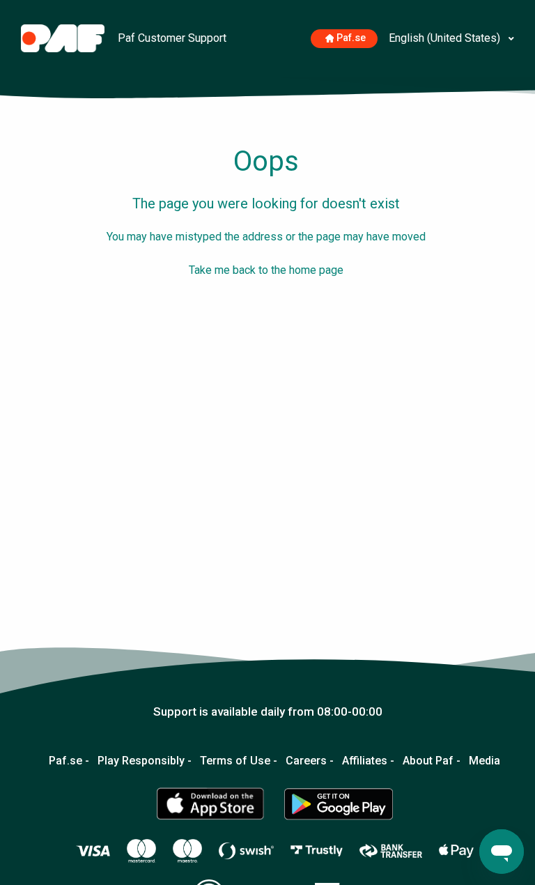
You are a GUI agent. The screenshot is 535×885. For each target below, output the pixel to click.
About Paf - (431, 761)
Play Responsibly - (145, 761)
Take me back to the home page (266, 270)
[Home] (64, 37)
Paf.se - (69, 761)
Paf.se (351, 38)
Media (484, 761)
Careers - (310, 761)
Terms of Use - (238, 761)
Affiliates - (368, 761)
